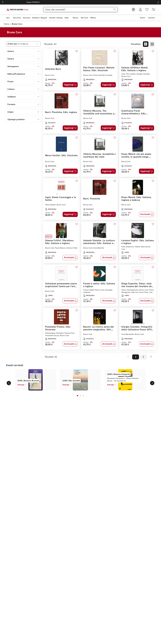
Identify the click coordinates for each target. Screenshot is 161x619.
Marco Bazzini (50, 205)
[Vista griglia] (145, 44)
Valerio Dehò (140, 246)
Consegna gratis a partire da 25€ (80, 2)
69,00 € (47, 126)
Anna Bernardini (127, 334)
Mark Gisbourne (127, 246)
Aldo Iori (134, 292)
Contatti (151, 18)
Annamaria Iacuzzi (52, 335)
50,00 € (124, 342)
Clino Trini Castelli (128, 74)
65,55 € (49, 128)
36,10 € (87, 258)
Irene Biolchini (98, 248)
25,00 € (124, 213)
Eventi (142, 18)
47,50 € (125, 344)
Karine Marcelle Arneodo (102, 75)
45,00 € (47, 83)
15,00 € (47, 169)
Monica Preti (69, 333)
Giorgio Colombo (143, 74)
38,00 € (85, 256)
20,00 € (85, 83)
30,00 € (124, 169)
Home (7, 24)
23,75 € (125, 215)
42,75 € (49, 85)
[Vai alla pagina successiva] (151, 356)
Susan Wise (143, 292)
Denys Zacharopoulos (129, 290)
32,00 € (124, 126)
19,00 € (87, 85)
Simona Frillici (71, 248)
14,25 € (49, 172)
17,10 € (87, 301)
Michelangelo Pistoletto (54, 333)
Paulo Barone (60, 248)
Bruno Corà (49, 75)
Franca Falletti (88, 290)
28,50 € (125, 172)
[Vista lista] (152, 44)
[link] (133, 10)
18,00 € (85, 299)
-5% (52, 83)
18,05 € (49, 215)
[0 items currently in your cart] (153, 9)
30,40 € (125, 128)
